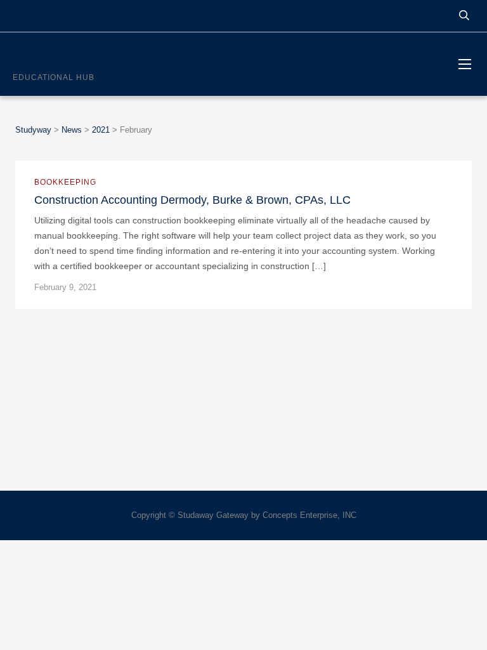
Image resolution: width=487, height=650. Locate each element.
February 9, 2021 (65, 287)
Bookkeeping (65, 182)
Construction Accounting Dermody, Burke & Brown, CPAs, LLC (192, 200)
